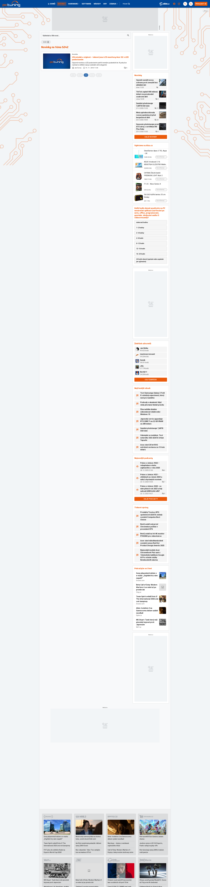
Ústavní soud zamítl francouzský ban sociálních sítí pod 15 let (119, 881)
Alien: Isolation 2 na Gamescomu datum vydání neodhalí (147, 610)
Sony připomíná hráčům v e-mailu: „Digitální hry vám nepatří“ (147, 575)
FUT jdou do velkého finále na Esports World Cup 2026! (54, 851)
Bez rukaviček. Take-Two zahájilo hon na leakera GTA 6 (88, 851)
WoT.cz (138, 627)
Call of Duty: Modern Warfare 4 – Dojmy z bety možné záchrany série (120, 851)
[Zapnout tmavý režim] (191, 4)
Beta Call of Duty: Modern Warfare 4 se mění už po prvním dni (146, 587)
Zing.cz (138, 592)
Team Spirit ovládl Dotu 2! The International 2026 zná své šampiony (147, 598)
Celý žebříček (151, 380)
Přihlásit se (200, 4)
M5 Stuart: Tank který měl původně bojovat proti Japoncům (146, 622)
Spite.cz (139, 615)
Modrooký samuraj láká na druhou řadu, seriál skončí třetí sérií (88, 838)
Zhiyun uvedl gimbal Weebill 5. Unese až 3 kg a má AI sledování (153, 881)
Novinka (75, 54)
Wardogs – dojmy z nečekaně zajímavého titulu (118, 844)
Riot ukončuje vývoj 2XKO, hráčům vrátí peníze (152, 851)
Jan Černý (77, 68)
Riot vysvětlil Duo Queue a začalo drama (151, 838)
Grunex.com (140, 580)
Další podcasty (151, 499)
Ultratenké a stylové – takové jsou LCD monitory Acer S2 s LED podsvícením (100, 58)
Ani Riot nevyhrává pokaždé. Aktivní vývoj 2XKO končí (88, 844)
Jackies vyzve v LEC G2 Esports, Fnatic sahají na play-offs (151, 844)
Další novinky (151, 137)
